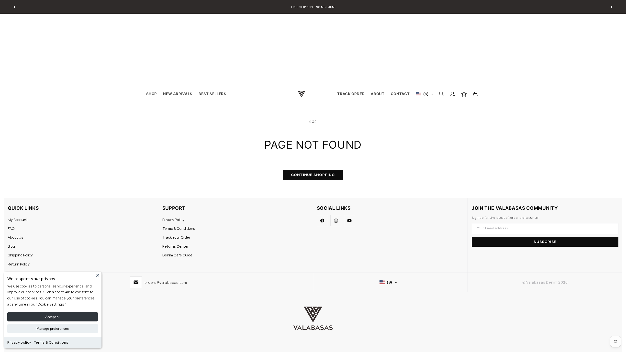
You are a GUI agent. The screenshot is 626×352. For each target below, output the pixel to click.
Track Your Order (176, 237)
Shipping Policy (20, 255)
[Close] (97, 275)
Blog (11, 246)
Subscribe (545, 241)
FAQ (11, 228)
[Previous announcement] (14, 7)
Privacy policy (19, 342)
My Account (18, 219)
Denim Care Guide (177, 255)
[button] (441, 94)
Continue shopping (313, 174)
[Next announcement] (611, 7)
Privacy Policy (173, 219)
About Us (15, 237)
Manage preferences (52, 328)
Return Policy (19, 264)
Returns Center (175, 246)
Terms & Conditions (51, 342)
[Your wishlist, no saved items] (464, 94)
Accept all (52, 317)
